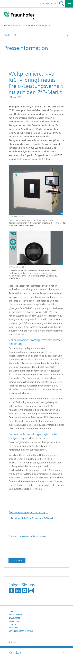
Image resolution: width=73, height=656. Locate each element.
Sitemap (12, 611)
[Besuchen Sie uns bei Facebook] (11, 590)
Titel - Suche (61, 3)
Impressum (13, 628)
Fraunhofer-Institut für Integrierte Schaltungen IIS (27, 25)
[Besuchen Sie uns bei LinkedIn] (18, 590)
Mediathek (13, 621)
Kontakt (12, 624)
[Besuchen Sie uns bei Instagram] (31, 590)
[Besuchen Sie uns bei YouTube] (24, 590)
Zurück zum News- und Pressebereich (29, 536)
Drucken (17, 560)
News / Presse (15, 615)
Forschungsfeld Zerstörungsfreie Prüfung (31, 518)
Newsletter (14, 618)
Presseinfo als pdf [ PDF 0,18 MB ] (28, 512)
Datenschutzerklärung (21, 631)
